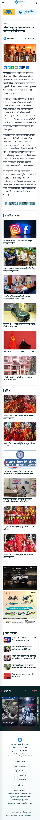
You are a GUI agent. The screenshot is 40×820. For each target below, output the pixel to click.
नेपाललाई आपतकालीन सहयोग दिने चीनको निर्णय (18, 352)
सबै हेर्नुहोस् (34, 691)
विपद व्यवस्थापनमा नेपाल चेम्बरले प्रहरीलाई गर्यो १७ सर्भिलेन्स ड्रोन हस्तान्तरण (19, 269)
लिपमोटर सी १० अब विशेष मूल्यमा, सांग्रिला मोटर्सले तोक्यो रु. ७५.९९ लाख (19, 325)
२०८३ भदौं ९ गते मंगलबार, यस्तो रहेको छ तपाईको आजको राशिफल (18, 556)
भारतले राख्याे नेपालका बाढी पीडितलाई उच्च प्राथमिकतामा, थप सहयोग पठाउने (16, 297)
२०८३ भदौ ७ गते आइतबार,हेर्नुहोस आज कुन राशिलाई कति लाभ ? (19, 528)
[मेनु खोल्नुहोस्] (3, 3)
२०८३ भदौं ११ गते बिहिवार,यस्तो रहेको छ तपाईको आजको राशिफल (18, 417)
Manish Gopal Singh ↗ (27, 815)
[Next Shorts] (29, 690)
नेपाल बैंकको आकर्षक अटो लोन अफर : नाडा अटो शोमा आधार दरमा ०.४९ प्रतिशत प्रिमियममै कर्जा (18, 472)
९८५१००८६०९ (23, 747)
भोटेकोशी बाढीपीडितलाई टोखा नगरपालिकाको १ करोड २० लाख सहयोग (18, 378)
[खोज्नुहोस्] (37, 3)
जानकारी (5, 23)
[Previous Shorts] (25, 690)
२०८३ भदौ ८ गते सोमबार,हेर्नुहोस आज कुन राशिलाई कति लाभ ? (19, 444)
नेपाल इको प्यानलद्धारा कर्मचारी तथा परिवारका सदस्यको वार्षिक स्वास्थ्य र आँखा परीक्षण (17, 500)
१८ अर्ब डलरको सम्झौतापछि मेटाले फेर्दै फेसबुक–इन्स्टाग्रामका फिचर (18, 242)
